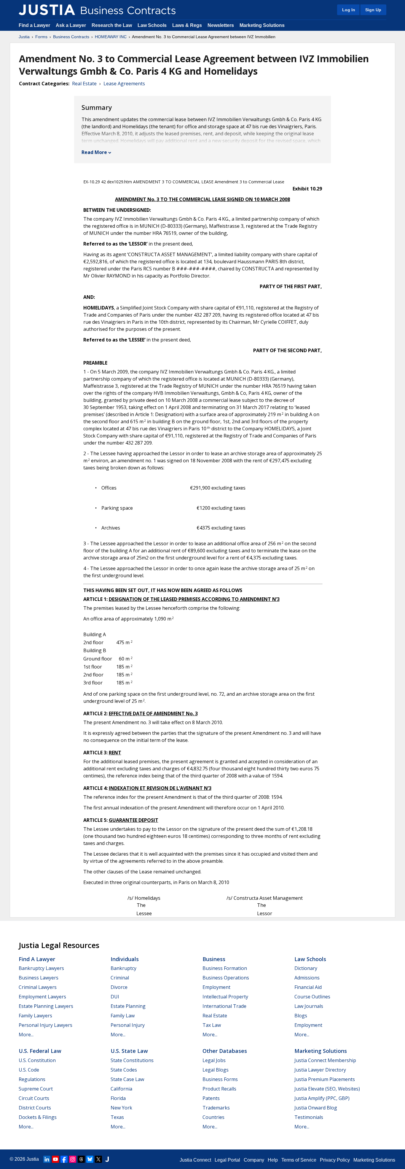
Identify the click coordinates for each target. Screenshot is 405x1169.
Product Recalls (219, 1088)
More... (26, 1034)
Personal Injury (128, 1025)
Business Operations (226, 977)
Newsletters (221, 25)
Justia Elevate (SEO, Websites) (327, 1088)
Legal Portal (227, 1159)
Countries (213, 1117)
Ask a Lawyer (71, 25)
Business (214, 959)
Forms (41, 36)
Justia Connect (195, 1159)
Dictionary (305, 968)
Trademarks (216, 1107)
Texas (117, 1117)
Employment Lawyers (42, 996)
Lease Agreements (124, 83)
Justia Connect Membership (325, 1060)
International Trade (224, 1006)
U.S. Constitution (37, 1060)
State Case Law (127, 1079)
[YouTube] (55, 1159)
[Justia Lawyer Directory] (107, 1159)
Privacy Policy (335, 1159)
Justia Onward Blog (315, 1107)
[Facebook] (64, 1159)
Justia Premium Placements (324, 1079)
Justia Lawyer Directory (320, 1070)
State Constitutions (132, 1060)
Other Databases (225, 1050)
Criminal (120, 977)
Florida (118, 1098)
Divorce (119, 987)
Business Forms (220, 1079)
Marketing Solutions (262, 25)
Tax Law (212, 1025)
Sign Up (373, 9)
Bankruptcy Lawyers (41, 968)
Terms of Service (298, 1159)
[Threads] (81, 1159)
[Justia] (47, 9)
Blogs (300, 1015)
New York (121, 1107)
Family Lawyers (35, 1015)
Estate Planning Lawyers (46, 1006)
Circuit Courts (34, 1098)
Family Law (123, 1015)
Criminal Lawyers (38, 987)
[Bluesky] (89, 1159)
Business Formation (225, 968)
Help (273, 1159)
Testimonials (308, 1117)
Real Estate (84, 83)
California (121, 1088)
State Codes (124, 1070)
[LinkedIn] (46, 1159)
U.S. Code (29, 1070)
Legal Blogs (216, 1070)
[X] (98, 1159)
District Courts (35, 1107)
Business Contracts (71, 36)
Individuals (125, 959)
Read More (94, 152)
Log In (348, 9)
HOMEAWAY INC (111, 36)
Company (254, 1159)
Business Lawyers (38, 977)
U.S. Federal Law (40, 1050)
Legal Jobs (214, 1060)
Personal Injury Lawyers (45, 1025)
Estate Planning (128, 1006)
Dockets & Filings (38, 1117)
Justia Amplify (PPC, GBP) (322, 1098)
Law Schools (152, 25)
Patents (211, 1098)
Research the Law (112, 25)
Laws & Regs (187, 25)
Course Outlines (312, 996)
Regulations (32, 1079)
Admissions (307, 977)
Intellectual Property (225, 996)
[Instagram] (72, 1159)
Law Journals (308, 1006)
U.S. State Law (129, 1050)
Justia (24, 36)
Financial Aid (308, 987)
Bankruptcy (123, 968)
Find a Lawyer (34, 25)
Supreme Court (36, 1088)
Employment (216, 987)
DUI (115, 996)
